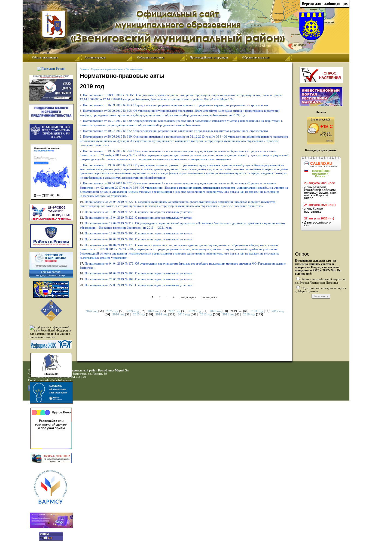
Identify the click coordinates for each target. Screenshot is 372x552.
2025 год (112, 311)
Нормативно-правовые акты (107, 69)
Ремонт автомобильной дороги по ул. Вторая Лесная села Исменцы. (320, 281)
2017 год (278, 311)
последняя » (209, 297)
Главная (84, 69)
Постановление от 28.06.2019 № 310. (184, 141)
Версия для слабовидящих (325, 4)
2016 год (118, 314)
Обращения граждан (255, 57)
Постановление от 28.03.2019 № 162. (138, 279)
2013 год (184, 314)
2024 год (133, 311)
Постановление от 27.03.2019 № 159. (139, 285)
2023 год (154, 311)
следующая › (188, 297)
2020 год (216, 311)
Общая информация (45, 57)
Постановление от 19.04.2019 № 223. (139, 211)
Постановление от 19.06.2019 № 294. (184, 155)
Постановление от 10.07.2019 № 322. (176, 130)
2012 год (206, 314)
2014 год (161, 314)
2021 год (195, 311)
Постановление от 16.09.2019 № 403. (176, 105)
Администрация (95, 57)
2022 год (174, 311)
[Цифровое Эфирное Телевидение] (51, 212)
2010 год (249, 314)
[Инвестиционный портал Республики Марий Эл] (321, 105)
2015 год (139, 314)
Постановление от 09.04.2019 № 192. (139, 239)
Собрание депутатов (150, 57)
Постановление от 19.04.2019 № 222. (139, 217)
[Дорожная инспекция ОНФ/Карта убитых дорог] (51, 88)
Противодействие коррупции (209, 57)
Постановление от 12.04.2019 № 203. (139, 233)
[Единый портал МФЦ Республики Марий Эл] (51, 320)
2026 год (91, 311)
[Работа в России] (51, 236)
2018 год (257, 311)
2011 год (228, 314)
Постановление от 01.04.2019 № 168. (139, 273)
